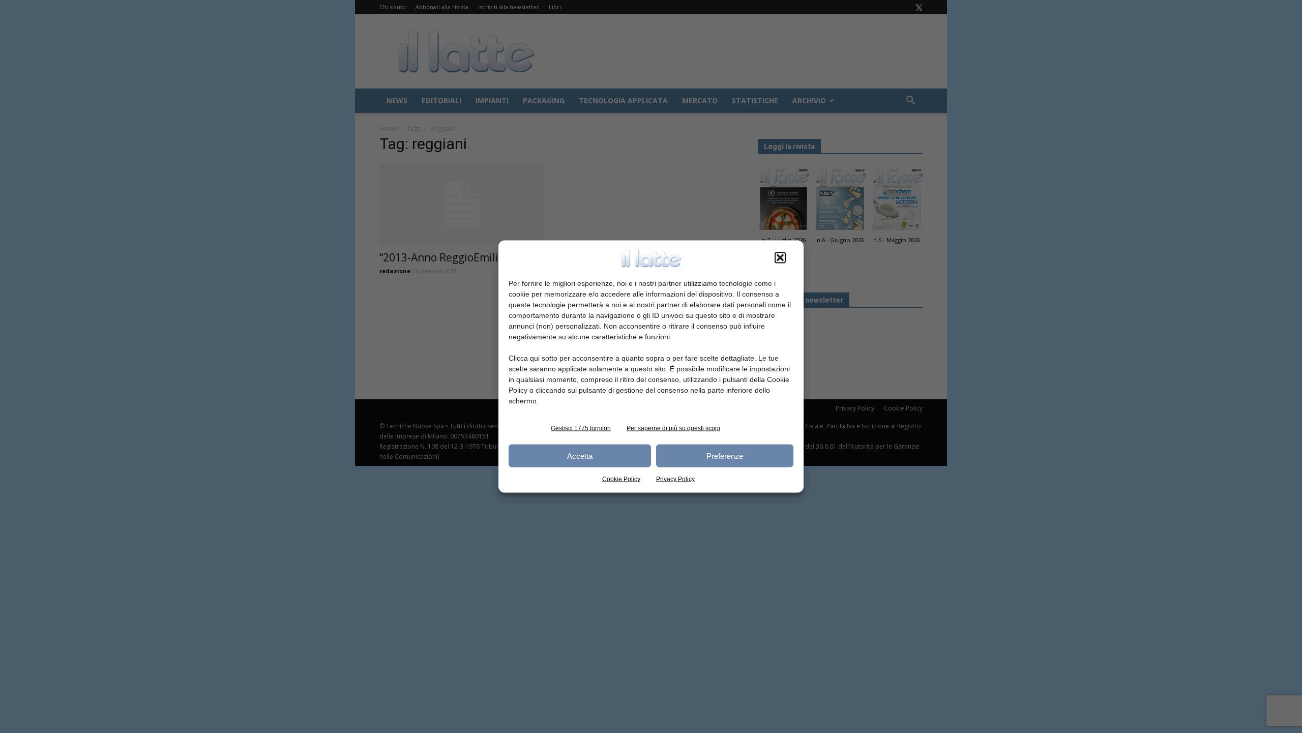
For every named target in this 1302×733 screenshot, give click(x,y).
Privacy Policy (675, 479)
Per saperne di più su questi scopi (673, 428)
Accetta (580, 455)
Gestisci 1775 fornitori (581, 428)
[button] (780, 258)
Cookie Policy (621, 479)
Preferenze (724, 455)
